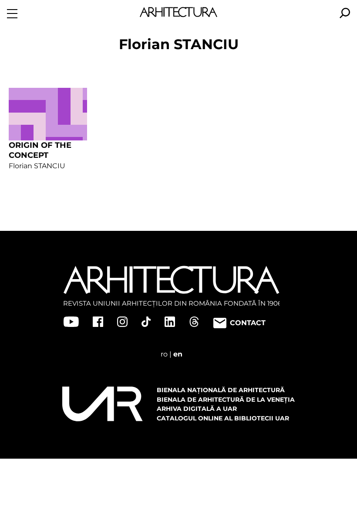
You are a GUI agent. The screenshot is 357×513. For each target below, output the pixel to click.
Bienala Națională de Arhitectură (221, 390)
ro (164, 354)
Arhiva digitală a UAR (197, 409)
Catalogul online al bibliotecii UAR (223, 418)
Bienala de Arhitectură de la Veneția (226, 399)
